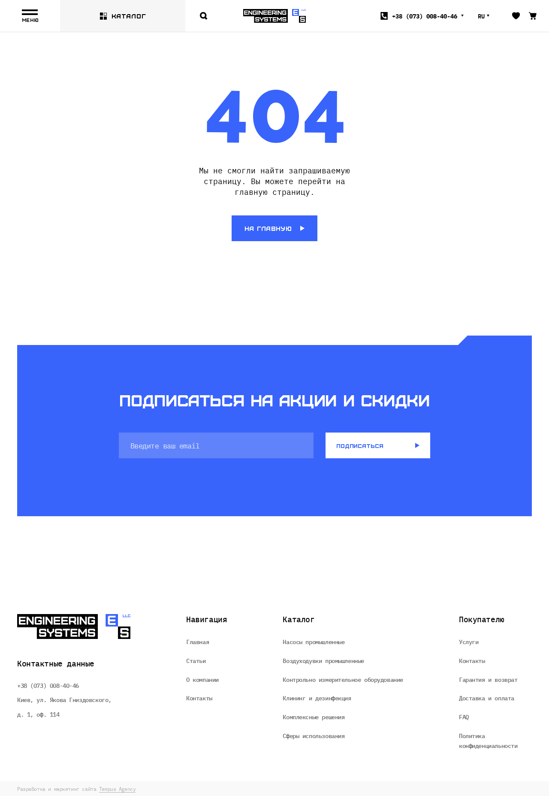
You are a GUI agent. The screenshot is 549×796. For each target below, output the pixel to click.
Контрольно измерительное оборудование (343, 679)
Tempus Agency (117, 789)
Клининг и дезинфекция (317, 697)
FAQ (464, 716)
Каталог (129, 15)
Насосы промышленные (313, 641)
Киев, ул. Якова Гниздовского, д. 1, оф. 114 (64, 706)
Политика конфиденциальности (488, 740)
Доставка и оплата (486, 697)
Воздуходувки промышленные (323, 660)
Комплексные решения (313, 716)
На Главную (268, 228)
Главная (197, 641)
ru (481, 15)
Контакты (199, 697)
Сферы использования (313, 735)
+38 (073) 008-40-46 (48, 685)
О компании (202, 679)
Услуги (468, 641)
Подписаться (359, 445)
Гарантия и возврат (488, 679)
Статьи (195, 660)
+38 (424, 16)
